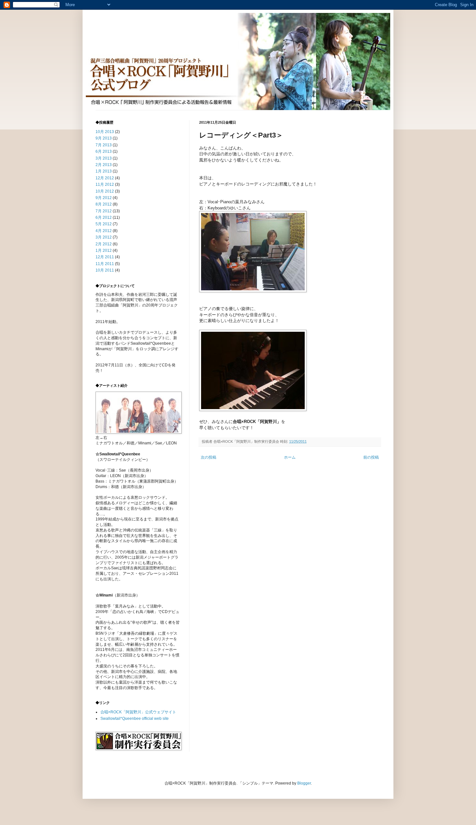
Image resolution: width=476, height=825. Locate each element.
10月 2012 (105, 191)
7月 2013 (104, 145)
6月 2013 (104, 151)
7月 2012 (104, 211)
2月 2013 (104, 164)
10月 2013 (105, 131)
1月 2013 (104, 171)
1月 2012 (104, 250)
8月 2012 (104, 204)
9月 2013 (104, 138)
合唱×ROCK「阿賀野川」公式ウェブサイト (138, 712)
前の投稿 (371, 457)
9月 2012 (104, 197)
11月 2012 (105, 184)
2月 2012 (104, 244)
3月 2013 (104, 158)
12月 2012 (105, 178)
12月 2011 (105, 257)
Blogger (304, 783)
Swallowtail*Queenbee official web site (134, 718)
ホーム (290, 457)
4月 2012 (104, 231)
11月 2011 (105, 264)
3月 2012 (104, 237)
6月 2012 (104, 217)
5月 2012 (104, 224)
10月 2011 (105, 270)
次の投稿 (208, 457)
